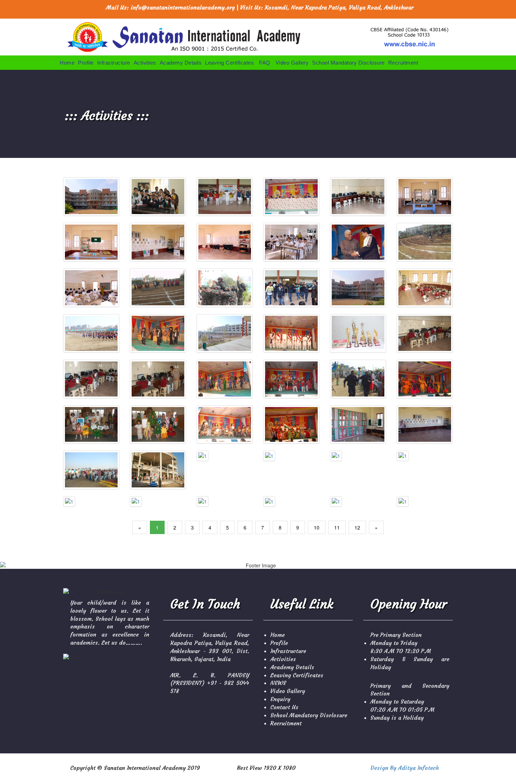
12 (357, 527)
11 (337, 527)
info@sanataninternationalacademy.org (183, 7)
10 (316, 527)
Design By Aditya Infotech (404, 767)
